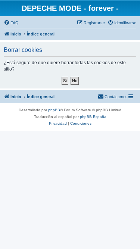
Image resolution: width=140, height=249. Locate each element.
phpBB (54, 110)
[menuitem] (11, 22)
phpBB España (93, 117)
